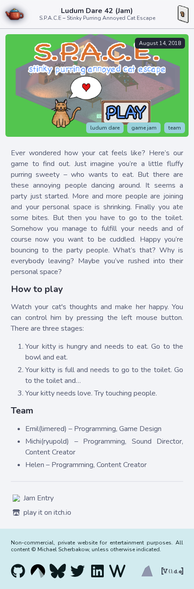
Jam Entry (38, 498)
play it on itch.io (47, 512)
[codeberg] (38, 571)
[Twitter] (77, 571)
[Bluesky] (58, 571)
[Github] (18, 571)
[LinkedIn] (97, 571)
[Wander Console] (117, 571)
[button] (183, 14)
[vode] (170, 571)
